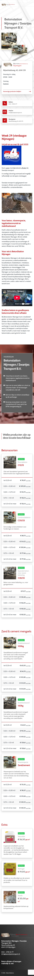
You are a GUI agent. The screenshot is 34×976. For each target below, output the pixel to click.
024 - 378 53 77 (7, 952)
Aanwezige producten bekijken (12, 91)
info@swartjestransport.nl (10, 954)
